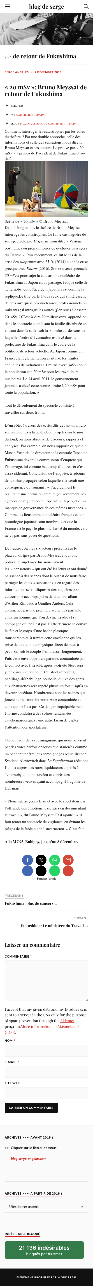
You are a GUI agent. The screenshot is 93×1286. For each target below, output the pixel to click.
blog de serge (46, 6)
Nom (10, 1040)
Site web (12, 1083)
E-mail (12, 1062)
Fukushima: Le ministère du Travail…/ (54, 925)
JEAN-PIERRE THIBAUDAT (31, 114)
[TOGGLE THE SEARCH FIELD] (85, 6)
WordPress (67, 1277)
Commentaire (18, 956)
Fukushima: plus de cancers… (31, 903)
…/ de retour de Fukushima (40, 56)
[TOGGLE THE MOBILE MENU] (7, 6)
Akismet (67, 1020)
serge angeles (17, 72)
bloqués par (44, 1250)
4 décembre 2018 (48, 72)
